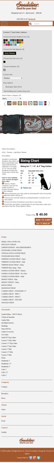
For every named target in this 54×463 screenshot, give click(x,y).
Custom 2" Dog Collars (8, 346)
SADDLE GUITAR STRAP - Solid (12, 276)
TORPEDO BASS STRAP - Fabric (12, 265)
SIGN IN (39, 13)
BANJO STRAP (6, 285)
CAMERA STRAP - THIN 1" (10, 294)
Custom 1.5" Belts (7, 352)
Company (4, 387)
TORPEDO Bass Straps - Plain (11, 268)
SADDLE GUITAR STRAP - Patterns (13, 271)
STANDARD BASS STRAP (10, 256)
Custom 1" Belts (6, 349)
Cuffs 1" (4, 369)
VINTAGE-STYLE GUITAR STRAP (13, 253)
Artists (3, 409)
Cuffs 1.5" (4, 372)
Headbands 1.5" (6, 364)
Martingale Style (11, 87)
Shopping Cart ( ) (18, 13)
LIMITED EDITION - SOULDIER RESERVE (16, 247)
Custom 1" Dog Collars (8, 340)
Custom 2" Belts (6, 355)
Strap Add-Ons (6, 329)
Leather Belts (5, 320)
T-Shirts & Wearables (8, 317)
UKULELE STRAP (7, 303)
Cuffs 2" (4, 375)
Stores (3, 398)
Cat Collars (4, 335)
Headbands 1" (5, 361)
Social (3, 421)
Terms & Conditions (31, 451)
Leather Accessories (7, 332)
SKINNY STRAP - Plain (9, 279)
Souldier (4, 432)
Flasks (3, 358)
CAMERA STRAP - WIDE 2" (11, 297)
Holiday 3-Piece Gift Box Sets (10, 242)
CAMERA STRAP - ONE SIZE (11, 300)
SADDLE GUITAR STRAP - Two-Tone (14, 274)
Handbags (4, 326)
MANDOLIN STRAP (8, 288)
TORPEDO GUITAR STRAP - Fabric (13, 259)
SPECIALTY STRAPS (8, 244)
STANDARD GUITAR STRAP (11, 250)
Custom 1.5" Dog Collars (9, 343)
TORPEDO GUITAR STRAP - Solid (13, 262)
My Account (30, 13)
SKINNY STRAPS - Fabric (10, 282)
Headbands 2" (5, 367)
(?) (28, 37)
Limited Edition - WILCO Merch (11, 314)
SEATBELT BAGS (7, 323)
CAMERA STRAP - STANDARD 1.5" (13, 291)
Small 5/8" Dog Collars (8, 337)
